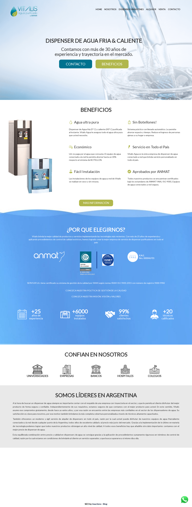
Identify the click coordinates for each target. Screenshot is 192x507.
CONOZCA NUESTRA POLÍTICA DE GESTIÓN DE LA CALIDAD (96, 290)
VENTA (162, 9)
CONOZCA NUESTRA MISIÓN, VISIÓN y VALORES (96, 296)
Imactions (96, 504)
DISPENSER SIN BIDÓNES (131, 9)
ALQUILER (151, 9)
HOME (99, 9)
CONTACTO (174, 9)
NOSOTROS (110, 9)
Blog (105, 504)
